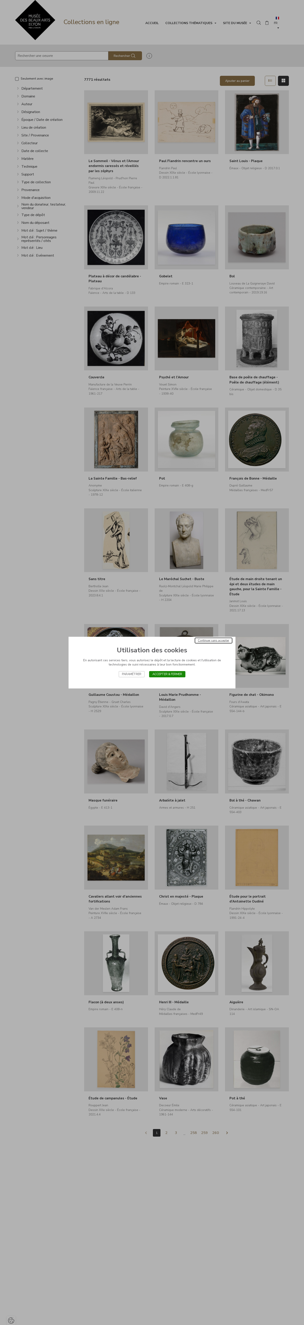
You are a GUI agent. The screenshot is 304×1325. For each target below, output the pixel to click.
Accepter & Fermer (167, 674)
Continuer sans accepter (213, 641)
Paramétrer (131, 674)
